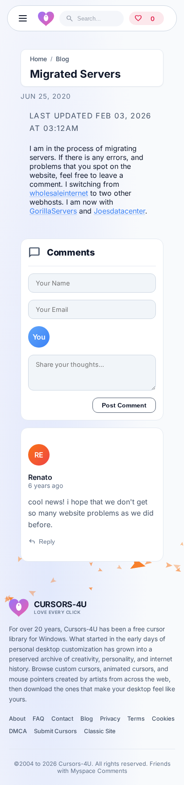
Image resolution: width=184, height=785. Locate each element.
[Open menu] (23, 18)
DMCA (18, 731)
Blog (62, 59)
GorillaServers (53, 210)
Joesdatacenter (119, 210)
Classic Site (100, 731)
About (17, 718)
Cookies (163, 718)
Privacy (110, 718)
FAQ (38, 718)
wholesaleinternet (58, 193)
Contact (62, 718)
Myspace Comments (99, 770)
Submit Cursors (55, 731)
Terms (136, 718)
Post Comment (124, 405)
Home (38, 59)
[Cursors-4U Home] (46, 18)
